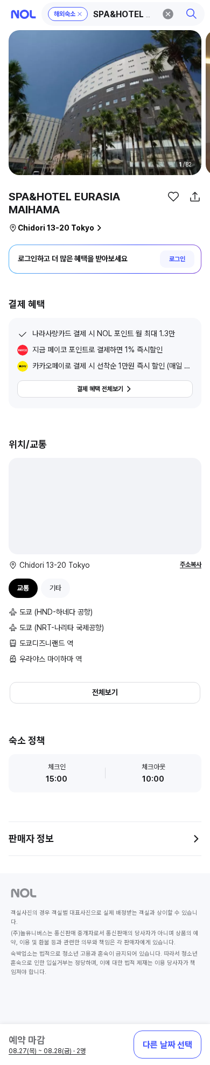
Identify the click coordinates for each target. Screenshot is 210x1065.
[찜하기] (173, 196)
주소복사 (190, 564)
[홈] (23, 14)
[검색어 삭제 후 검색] (168, 14)
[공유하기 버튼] (195, 196)
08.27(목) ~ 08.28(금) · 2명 (47, 1051)
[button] (123, 14)
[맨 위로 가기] (189, 1006)
